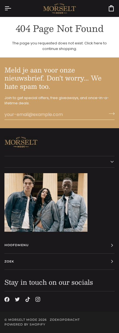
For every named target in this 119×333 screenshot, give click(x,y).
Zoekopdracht (65, 320)
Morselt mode (22, 320)
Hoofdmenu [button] (16, 245)
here (98, 43)
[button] (59, 162)
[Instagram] (37, 299)
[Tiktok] (27, 299)
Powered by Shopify (24, 324)
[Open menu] (12, 8)
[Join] (110, 113)
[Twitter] (17, 299)
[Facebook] (6, 299)
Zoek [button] (9, 261)
